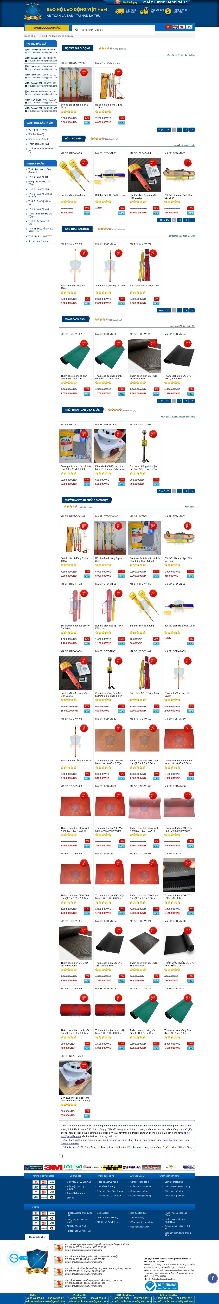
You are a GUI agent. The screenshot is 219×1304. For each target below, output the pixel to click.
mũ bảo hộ (144, 1140)
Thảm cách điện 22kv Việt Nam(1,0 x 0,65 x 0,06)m (178, 762)
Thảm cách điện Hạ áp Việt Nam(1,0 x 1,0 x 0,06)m (110, 1031)
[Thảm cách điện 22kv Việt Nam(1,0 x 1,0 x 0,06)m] (75, 823)
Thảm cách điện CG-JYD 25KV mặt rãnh (143, 377)
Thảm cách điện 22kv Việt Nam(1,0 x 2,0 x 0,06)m (109, 829)
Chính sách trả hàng (139, 1191)
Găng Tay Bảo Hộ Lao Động (39, 183)
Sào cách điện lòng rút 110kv (73, 287)
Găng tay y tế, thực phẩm (141, 1222)
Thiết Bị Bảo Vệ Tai (38, 177)
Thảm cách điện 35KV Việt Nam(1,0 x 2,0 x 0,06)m (144, 896)
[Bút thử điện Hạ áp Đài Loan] (110, 191)
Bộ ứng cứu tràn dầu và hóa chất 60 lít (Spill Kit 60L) (76, 467)
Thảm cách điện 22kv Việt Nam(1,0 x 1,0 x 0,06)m (75, 829)
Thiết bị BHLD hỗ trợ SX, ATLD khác (40, 230)
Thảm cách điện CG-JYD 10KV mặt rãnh (177, 896)
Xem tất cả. (190, 507)
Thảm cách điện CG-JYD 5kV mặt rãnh (143, 964)
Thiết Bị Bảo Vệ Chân (39, 189)
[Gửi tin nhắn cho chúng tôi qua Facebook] (213, 1278)
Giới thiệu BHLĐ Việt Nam (79, 1182)
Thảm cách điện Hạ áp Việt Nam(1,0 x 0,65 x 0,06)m (75, 1031)
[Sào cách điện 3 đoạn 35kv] (144, 281)
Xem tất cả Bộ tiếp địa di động (181, 55)
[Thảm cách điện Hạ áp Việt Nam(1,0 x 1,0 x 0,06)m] (110, 1026)
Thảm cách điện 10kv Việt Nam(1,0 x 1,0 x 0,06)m (144, 762)
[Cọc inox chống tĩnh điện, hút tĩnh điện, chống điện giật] (144, 462)
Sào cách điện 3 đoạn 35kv (144, 285)
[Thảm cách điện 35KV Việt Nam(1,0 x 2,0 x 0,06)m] (144, 891)
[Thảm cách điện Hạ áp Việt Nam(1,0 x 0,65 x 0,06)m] (75, 1026)
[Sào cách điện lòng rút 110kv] (75, 281)
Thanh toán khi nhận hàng (180, 11)
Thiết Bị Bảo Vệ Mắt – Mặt (39, 202)
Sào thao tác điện (77, 229)
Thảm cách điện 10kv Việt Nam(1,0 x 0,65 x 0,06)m (109, 762)
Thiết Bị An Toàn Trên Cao (39, 222)
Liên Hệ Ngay (129, 2)
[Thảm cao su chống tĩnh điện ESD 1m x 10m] (75, 371)
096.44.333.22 (56, 1298)
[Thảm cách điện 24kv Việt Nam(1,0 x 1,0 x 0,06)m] (144, 823)
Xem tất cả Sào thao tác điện (182, 236)
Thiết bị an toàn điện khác (82, 410)
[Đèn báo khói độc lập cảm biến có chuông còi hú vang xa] (110, 462)
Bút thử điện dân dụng (73, 195)
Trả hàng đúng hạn (157, 11)
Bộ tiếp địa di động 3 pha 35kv (74, 106)
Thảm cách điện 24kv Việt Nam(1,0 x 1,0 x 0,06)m (144, 829)
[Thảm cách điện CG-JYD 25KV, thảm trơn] (179, 371)
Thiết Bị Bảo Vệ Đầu (38, 209)
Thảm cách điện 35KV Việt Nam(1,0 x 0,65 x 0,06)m (75, 896)
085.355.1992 (122, 1298)
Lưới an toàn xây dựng (107, 1217)
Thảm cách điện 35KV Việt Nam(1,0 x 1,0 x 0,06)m (109, 896)
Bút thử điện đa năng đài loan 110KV (143, 196)
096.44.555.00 (36, 1298)
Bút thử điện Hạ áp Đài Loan (110, 195)
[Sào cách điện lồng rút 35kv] (110, 281)
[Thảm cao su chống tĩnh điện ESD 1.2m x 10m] (110, 371)
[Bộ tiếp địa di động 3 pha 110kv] (110, 100)
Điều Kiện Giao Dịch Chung (110, 1191)
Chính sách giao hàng (140, 1196)
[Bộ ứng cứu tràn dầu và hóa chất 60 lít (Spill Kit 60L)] (75, 462)
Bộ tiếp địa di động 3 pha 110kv (108, 106)
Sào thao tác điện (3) (38, 139)
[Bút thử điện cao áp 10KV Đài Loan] (179, 191)
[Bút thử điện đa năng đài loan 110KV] (144, 191)
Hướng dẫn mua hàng (107, 1182)
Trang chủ (29, 36)
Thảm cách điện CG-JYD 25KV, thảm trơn (177, 377)
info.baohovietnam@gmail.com (46, 1301)
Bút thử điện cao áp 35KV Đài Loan (109, 627)
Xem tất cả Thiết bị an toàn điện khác (178, 417)
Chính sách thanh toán (140, 1186)
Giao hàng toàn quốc (131, 11)
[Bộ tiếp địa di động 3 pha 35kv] (75, 100)
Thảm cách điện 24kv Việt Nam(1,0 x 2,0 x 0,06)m (178, 829)
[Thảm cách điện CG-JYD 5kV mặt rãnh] (144, 958)
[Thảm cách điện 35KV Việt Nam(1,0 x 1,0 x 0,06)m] (110, 891)
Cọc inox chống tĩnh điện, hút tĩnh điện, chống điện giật (143, 469)
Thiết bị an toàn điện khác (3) (41, 150)
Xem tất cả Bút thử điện (184, 145)
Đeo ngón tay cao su (140, 1227)
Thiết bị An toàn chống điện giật (57, 36)
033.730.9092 (141, 1298)
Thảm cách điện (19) (38, 144)
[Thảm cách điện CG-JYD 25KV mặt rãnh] (144, 371)
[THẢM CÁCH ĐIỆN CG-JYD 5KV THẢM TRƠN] (179, 958)
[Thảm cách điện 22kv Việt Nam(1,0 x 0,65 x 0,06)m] (179, 756)
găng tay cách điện (173, 1140)
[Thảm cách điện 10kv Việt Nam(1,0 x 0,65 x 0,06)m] (110, 756)
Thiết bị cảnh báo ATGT (40, 236)
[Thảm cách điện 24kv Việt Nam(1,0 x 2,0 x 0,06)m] (179, 823)
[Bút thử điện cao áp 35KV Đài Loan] (110, 621)
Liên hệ (70, 1198)
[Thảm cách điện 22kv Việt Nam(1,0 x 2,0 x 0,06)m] (110, 823)
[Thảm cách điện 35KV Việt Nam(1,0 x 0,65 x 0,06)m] (75, 891)
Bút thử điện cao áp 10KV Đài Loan (178, 196)
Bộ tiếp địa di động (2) (39, 129)
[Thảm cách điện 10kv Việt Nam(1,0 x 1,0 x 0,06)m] (144, 756)
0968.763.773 (78, 1298)
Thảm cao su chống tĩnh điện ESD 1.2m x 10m (108, 377)
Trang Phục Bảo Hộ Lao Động (40, 215)
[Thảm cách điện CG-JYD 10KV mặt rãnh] (179, 891)
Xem (87, 122)
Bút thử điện (73, 138)
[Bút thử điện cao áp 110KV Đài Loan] (75, 621)
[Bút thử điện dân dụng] (75, 191)
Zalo (24, 1258)
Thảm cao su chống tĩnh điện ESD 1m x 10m (74, 377)
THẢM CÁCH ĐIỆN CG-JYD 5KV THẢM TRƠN (179, 964)
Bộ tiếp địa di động (77, 48)
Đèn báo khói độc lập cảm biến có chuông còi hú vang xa (110, 469)
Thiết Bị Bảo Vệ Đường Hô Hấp (40, 195)
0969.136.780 (165, 1298)
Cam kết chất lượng (76, 1193)
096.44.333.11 (98, 1298)
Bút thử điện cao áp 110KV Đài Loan (75, 627)
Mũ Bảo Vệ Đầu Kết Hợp (108, 1222)
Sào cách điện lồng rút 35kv (110, 285)
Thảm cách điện (75, 319)
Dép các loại (103, 1213)
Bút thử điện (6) (36, 134)
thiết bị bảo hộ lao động (114, 1140)
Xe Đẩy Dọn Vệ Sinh (38, 241)
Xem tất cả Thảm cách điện (182, 326)
